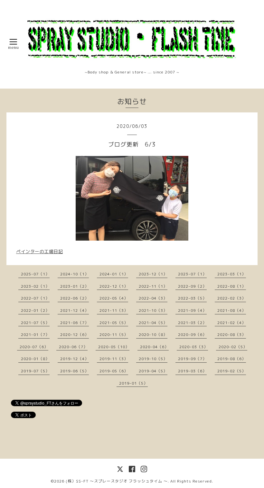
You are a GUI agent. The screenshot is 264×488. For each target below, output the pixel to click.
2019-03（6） (192, 371)
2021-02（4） (231, 322)
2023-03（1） (231, 274)
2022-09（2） (192, 286)
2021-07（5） (35, 322)
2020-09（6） (192, 334)
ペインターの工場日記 (39, 251)
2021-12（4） (74, 310)
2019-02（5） (231, 371)
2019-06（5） (74, 371)
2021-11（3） (113, 310)
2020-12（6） (74, 334)
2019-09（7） (192, 358)
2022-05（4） (113, 298)
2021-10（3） (153, 310)
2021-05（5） (113, 322)
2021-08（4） (231, 310)
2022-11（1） (153, 286)
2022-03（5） (192, 298)
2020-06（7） (73, 346)
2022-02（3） (231, 298)
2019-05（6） (113, 371)
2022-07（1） (35, 298)
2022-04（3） (153, 298)
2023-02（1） (35, 286)
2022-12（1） (113, 286)
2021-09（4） (192, 310)
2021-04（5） (153, 322)
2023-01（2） (74, 286)
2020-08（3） (231, 334)
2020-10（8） (153, 334)
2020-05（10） (113, 346)
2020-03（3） (193, 346)
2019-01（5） (133, 383)
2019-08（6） (231, 358)
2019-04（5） (153, 371)
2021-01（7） (35, 334)
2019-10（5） (153, 358)
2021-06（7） (74, 322)
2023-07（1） (192, 274)
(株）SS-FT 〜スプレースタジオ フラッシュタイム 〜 (117, 481)
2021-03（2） (192, 322)
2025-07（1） (35, 274)
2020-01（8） (35, 358)
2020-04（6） (154, 346)
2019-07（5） (35, 371)
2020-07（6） (34, 346)
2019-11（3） (113, 358)
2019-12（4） (74, 358)
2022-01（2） (35, 310)
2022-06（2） (74, 298)
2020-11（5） (113, 334)
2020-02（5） (233, 346)
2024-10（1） (74, 274)
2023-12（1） (153, 274)
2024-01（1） (113, 274)
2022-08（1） (231, 286)
